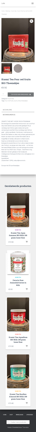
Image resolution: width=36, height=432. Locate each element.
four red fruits (9, 101)
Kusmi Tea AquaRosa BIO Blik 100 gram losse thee (18, 339)
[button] (31, 21)
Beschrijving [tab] (7, 110)
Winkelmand (19, 414)
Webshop (7, 11)
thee (19, 101)
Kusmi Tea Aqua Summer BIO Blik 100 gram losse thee (18, 235)
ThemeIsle (25, 427)
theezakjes (24, 101)
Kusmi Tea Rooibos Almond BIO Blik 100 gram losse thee (18, 396)
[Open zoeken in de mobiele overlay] (18, 418)
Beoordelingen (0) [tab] (9, 114)
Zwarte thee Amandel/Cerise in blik (18, 282)
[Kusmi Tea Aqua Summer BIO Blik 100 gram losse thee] (18, 210)
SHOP (11, 414)
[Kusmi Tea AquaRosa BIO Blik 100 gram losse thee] (18, 314)
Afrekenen (29, 414)
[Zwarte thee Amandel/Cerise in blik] (18, 262)
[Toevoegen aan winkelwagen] (27, 242)
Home (2, 11)
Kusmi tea (13, 11)
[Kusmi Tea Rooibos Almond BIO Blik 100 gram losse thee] (18, 371)
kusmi (16, 101)
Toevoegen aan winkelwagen (19, 94)
